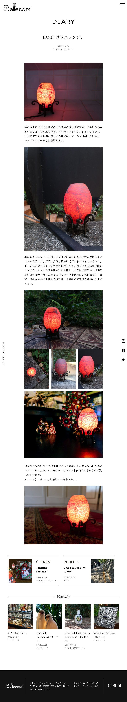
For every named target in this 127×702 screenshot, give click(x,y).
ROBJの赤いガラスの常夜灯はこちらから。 (50, 479)
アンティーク (68, 49)
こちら (87, 470)
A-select (57, 49)
